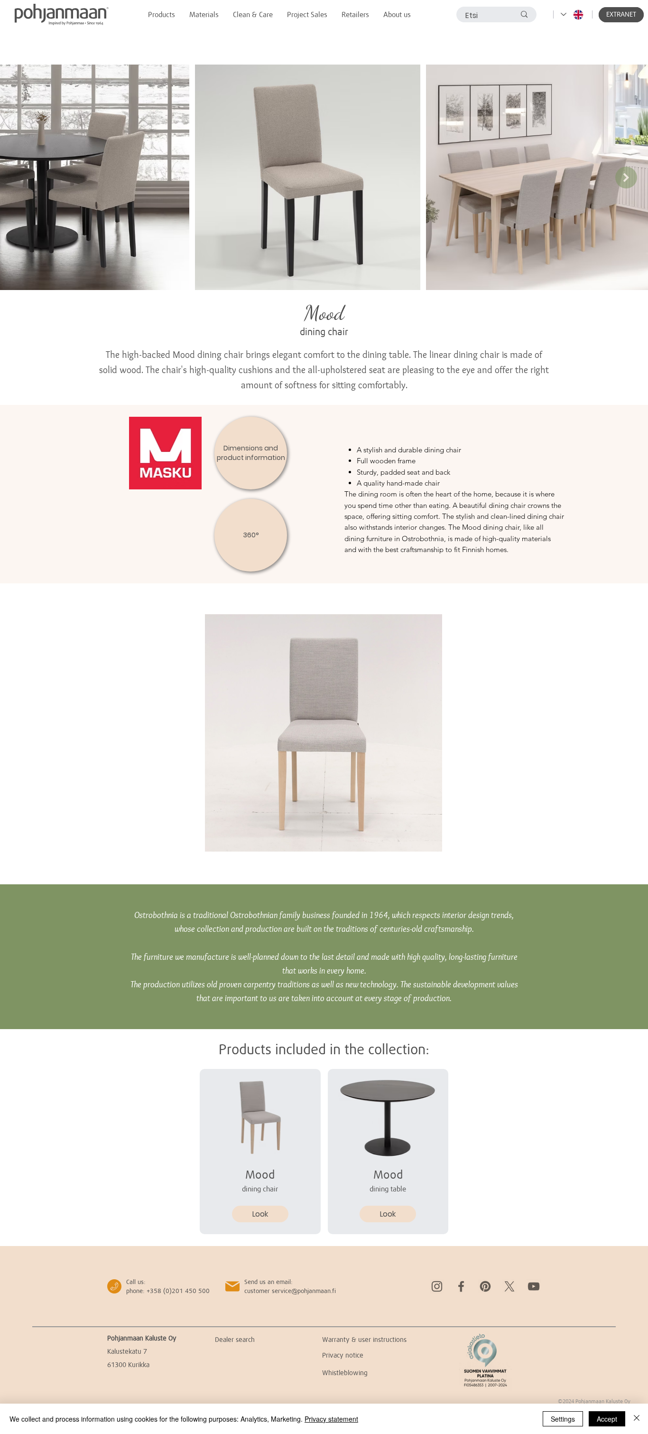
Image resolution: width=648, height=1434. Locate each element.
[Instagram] (437, 1286)
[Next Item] (626, 177)
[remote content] (324, 733)
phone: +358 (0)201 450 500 (168, 1290)
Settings (563, 1419)
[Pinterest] (485, 1286)
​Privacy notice (342, 1355)
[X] (509, 1286)
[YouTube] (534, 1286)
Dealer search (235, 1339)
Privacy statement (331, 1419)
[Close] (636, 1418)
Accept (607, 1419)
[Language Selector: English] (573, 14)
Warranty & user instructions (364, 1339)
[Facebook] (461, 1286)
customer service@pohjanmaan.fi (290, 1290)
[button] (621, 14)
